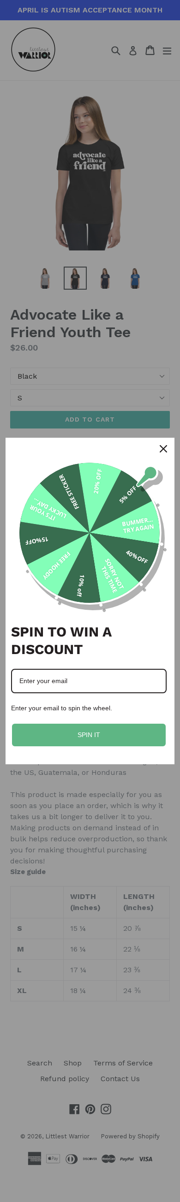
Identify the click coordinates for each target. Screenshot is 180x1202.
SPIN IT (89, 734)
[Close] (163, 449)
